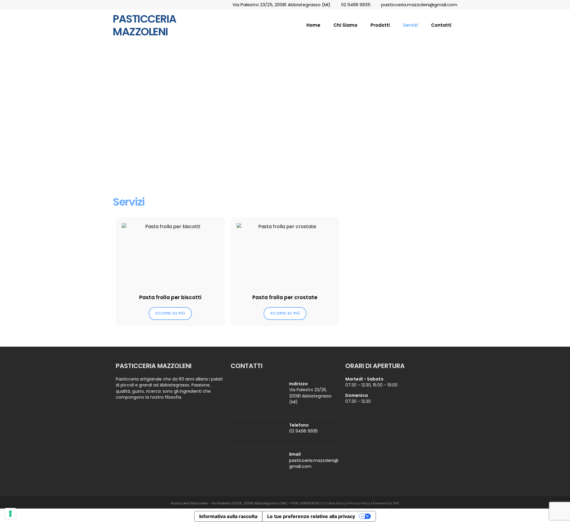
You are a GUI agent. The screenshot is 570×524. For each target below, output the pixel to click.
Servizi (410, 25)
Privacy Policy (359, 503)
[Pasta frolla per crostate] (285, 255)
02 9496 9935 (355, 4)
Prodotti (380, 25)
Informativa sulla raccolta (228, 516)
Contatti (441, 25)
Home (313, 25)
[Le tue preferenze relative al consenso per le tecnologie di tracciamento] (10, 513)
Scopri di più (170, 313)
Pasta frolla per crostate (284, 297)
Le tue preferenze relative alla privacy (311, 516)
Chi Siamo (345, 25)
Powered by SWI (386, 503)
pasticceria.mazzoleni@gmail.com (419, 4)
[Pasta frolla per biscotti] (170, 255)
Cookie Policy (334, 503)
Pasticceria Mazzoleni (144, 25)
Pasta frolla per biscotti (170, 297)
